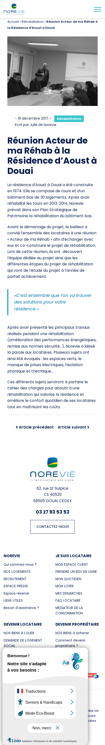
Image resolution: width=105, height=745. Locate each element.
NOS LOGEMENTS (17, 571)
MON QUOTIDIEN (68, 579)
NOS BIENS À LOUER (19, 633)
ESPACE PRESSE (16, 586)
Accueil (13, 22)
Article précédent (36, 427)
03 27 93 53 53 (52, 511)
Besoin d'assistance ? (21, 608)
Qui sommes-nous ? (20, 564)
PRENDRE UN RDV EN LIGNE (76, 571)
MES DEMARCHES (68, 593)
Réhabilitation (32, 22)
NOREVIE (12, 555)
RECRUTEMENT (15, 579)
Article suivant (72, 427)
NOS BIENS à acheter (72, 633)
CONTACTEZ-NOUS (52, 526)
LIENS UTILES (13, 600)
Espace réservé (16, 593)
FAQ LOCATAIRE (68, 600)
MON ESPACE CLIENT (71, 564)
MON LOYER (64, 586)
